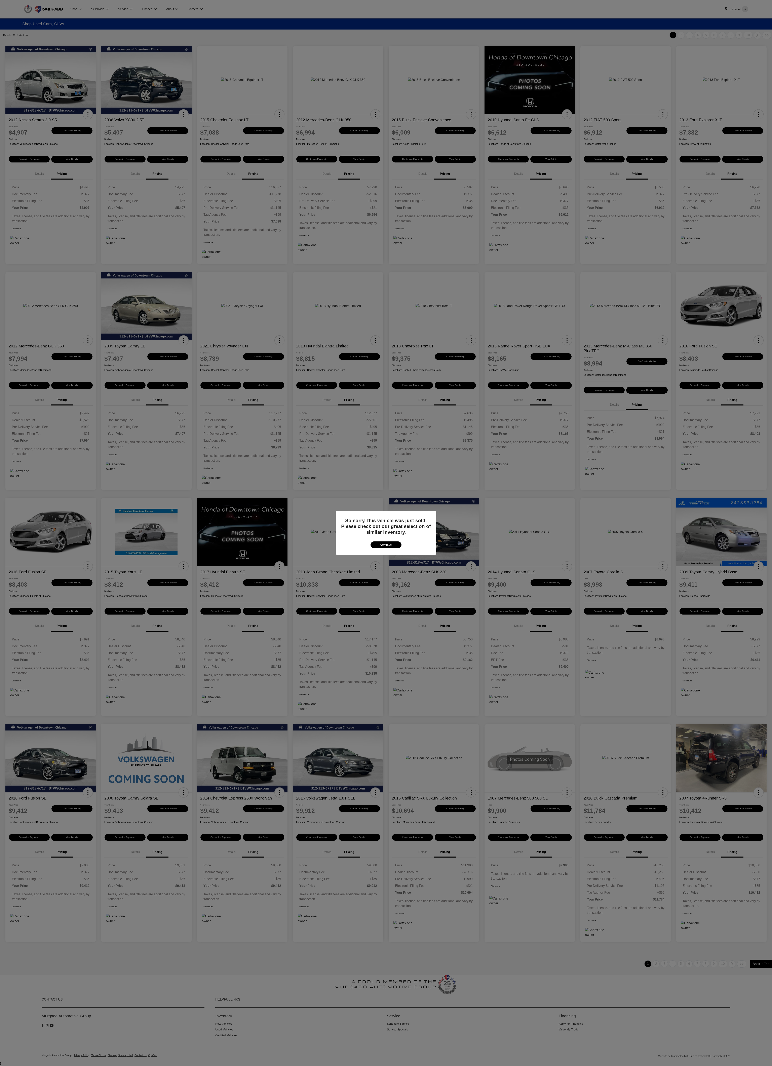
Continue (386, 544)
